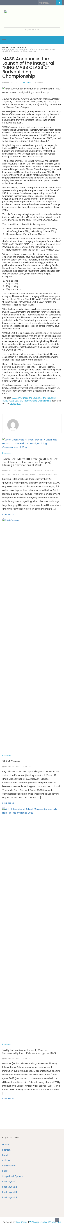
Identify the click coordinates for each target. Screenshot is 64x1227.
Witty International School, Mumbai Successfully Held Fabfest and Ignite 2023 (29, 1051)
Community (9, 1165)
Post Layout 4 (9, 1197)
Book (4, 1170)
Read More (8, 1098)
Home (5, 1144)
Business (27, 82)
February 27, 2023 (12, 82)
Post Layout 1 (9, 1181)
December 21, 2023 (12, 1059)
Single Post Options (12, 1176)
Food (5, 1155)
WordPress (21, 1222)
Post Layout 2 (9, 1186)
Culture (6, 1160)
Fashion (6, 1149)
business (39, 82)
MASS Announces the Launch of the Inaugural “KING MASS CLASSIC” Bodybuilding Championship (29, 399)
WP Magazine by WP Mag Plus (45, 1222)
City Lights (15, 403)
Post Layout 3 (9, 1192)
